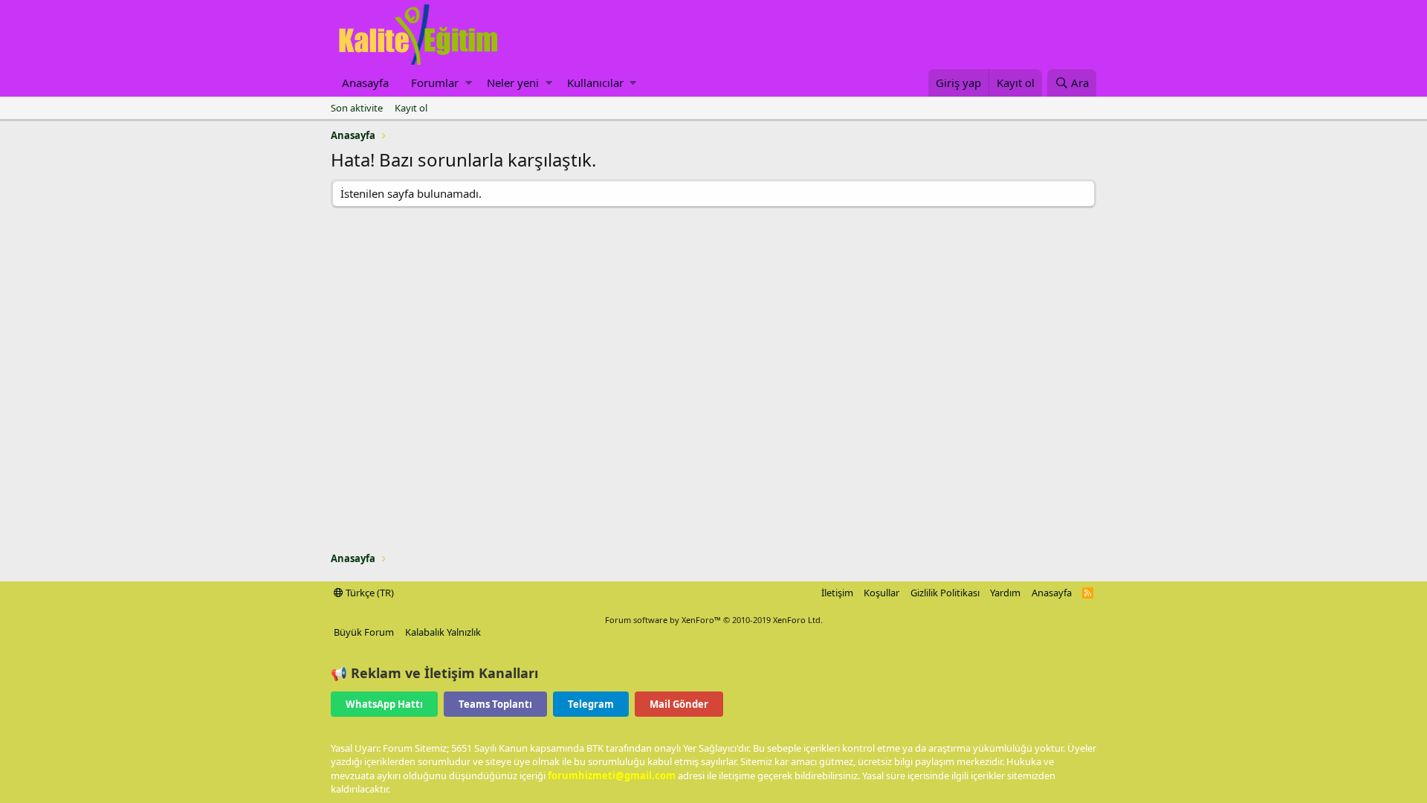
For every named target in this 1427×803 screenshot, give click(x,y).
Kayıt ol (411, 108)
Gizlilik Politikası (945, 592)
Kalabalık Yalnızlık (443, 632)
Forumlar (435, 82)
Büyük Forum (364, 632)
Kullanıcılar (595, 82)
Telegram (591, 704)
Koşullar (881, 592)
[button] (469, 83)
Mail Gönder (679, 704)
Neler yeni (513, 82)
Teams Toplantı (495, 704)
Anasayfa (365, 82)
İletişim (837, 592)
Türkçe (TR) (368, 592)
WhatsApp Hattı (384, 704)
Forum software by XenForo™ (714, 619)
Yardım (1005, 592)
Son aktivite (357, 108)
